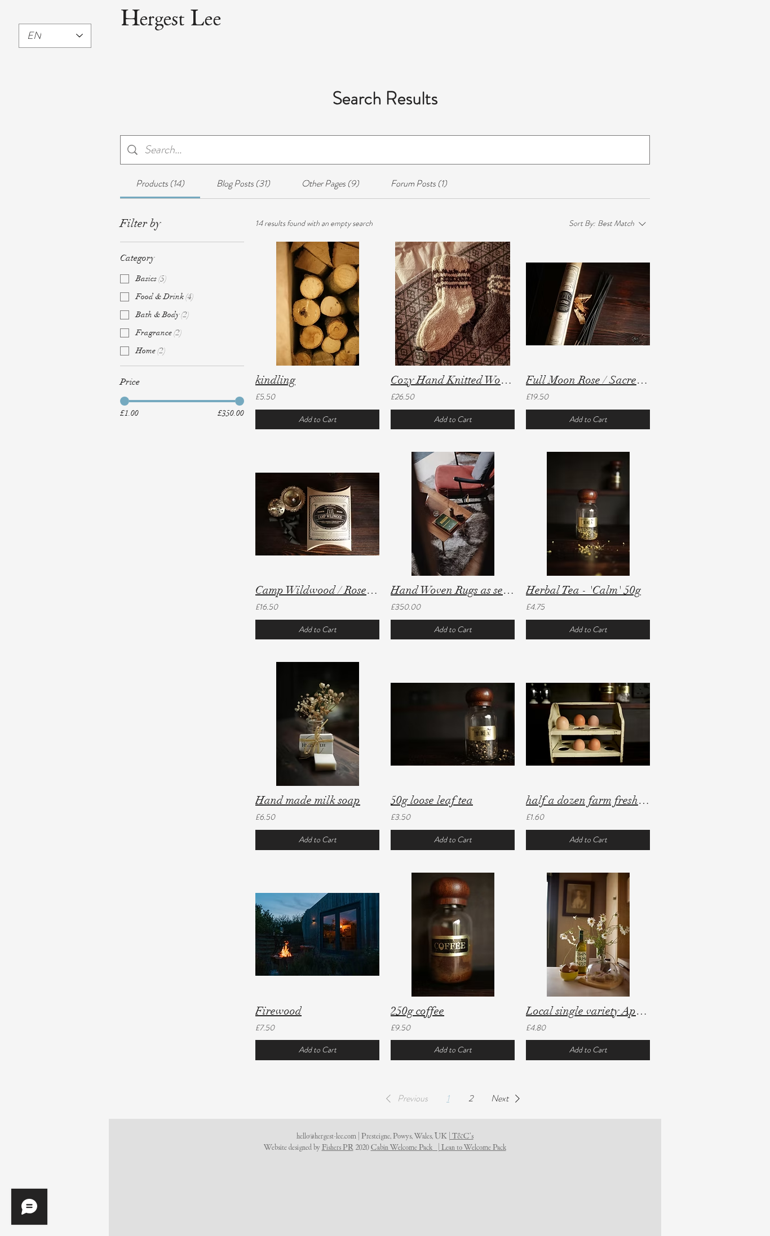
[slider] (124, 401)
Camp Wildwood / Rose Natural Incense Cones (317, 590)
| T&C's (461, 1136)
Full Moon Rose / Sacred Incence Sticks (588, 380)
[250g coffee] (453, 935)
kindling (275, 380)
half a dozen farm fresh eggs (588, 800)
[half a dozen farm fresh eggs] (588, 724)
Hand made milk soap (307, 800)
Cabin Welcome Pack (401, 1147)
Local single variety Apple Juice (588, 1011)
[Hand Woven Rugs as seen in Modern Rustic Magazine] (453, 514)
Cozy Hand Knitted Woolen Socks (453, 380)
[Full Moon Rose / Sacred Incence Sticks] (588, 304)
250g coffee (417, 1011)
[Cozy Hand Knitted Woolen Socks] (453, 304)
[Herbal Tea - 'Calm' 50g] (588, 514)
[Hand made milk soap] (317, 724)
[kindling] (317, 304)
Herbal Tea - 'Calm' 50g (583, 590)
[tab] (160, 183)
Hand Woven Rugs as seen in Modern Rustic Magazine (453, 590)
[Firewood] (317, 935)
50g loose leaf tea (432, 800)
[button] (405, 1098)
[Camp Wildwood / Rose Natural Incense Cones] (317, 514)
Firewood (278, 1011)
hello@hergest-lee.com (326, 1136)
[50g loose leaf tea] (453, 724)
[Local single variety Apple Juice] (588, 935)
